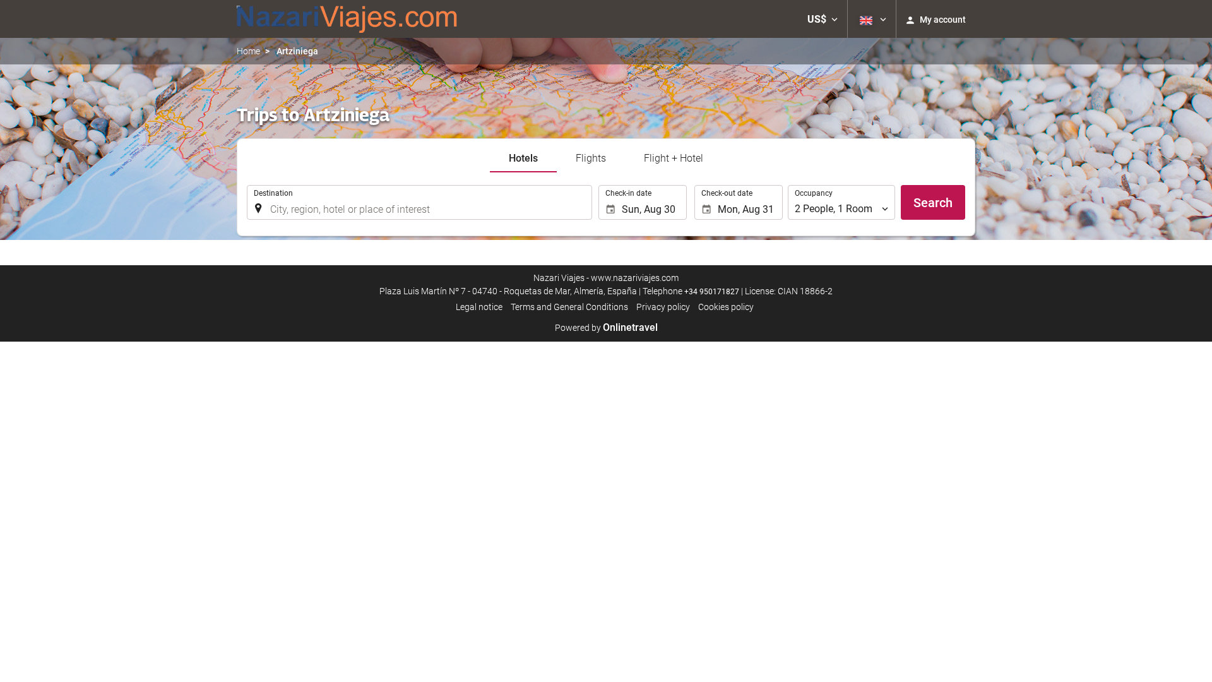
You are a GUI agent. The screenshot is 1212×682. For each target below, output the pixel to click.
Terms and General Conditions (569, 307)
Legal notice (479, 307)
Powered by (606, 328)
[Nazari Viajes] (347, 19)
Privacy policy (663, 307)
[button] (822, 19)
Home (248, 51)
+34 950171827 (711, 291)
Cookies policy (726, 307)
